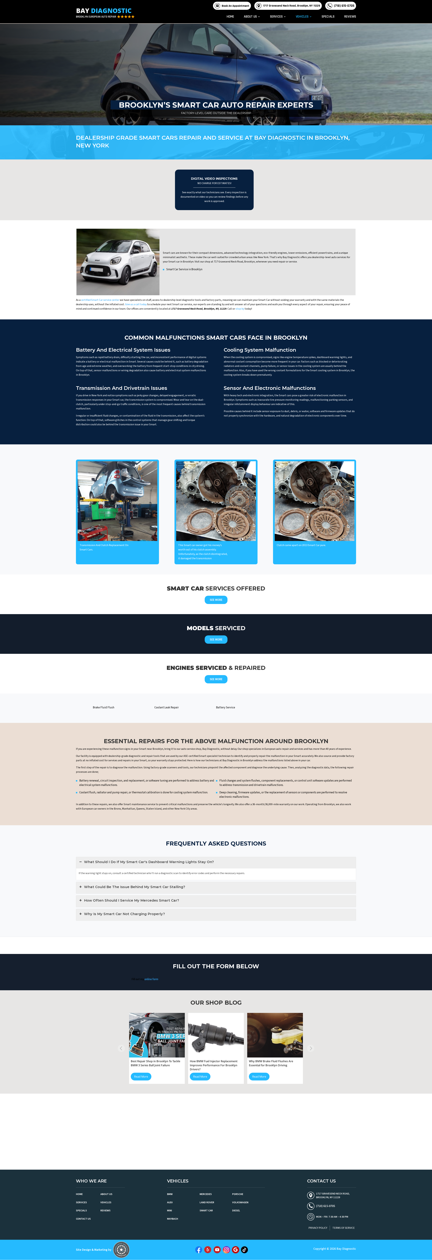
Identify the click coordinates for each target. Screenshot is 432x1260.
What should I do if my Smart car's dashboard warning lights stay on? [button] (149, 862)
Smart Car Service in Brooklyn (184, 269)
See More (216, 600)
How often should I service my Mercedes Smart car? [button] (131, 900)
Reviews (350, 17)
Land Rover (207, 1202)
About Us (250, 17)
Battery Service (225, 707)
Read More (141, 1076)
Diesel (236, 1210)
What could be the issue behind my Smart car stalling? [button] (134, 887)
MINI (169, 1210)
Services (276, 17)
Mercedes (206, 1194)
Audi (170, 1202)
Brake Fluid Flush (103, 707)
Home (230, 17)
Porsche (237, 1194)
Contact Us (83, 1219)
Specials (328, 17)
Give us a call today (136, 304)
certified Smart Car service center (100, 300)
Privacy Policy (317, 1228)
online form (151, 979)
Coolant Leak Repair (166, 707)
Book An (235, 6)
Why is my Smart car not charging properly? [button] (124, 914)
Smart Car (206, 1210)
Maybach (172, 1219)
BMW (170, 1194)
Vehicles (302, 17)
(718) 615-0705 (344, 6)
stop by (240, 309)
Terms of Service (343, 1228)
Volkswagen (240, 1202)
